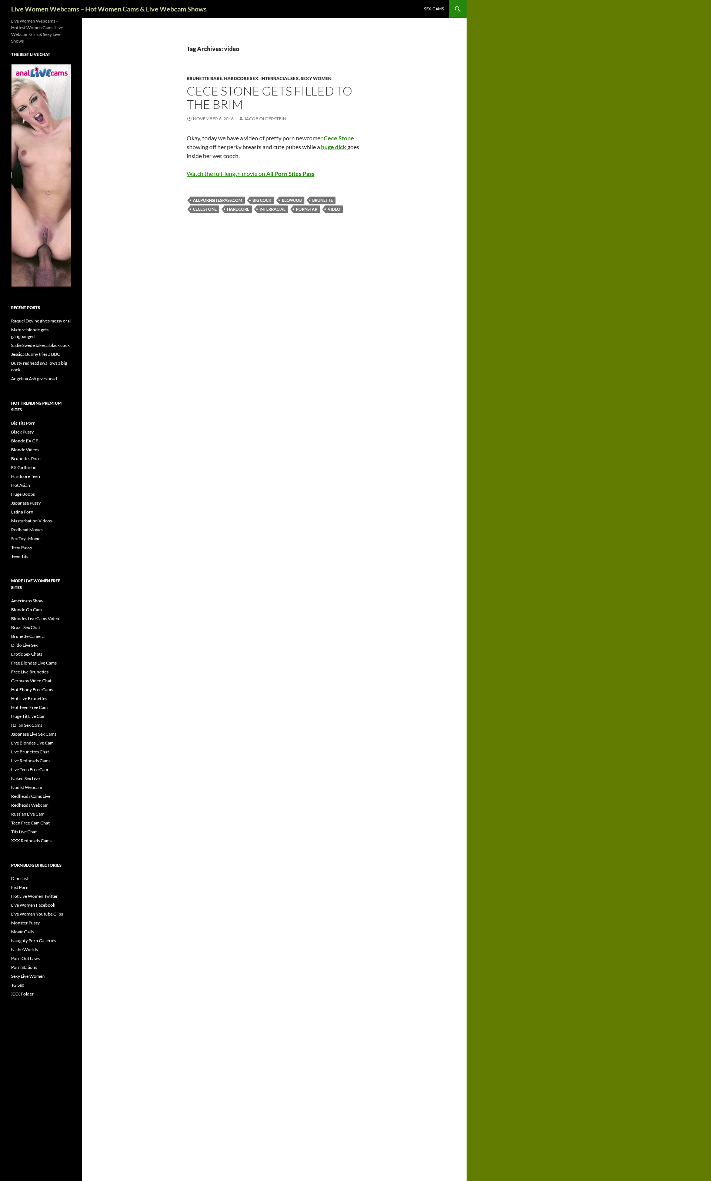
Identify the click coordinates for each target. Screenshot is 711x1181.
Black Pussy (22, 432)
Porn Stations (24, 967)
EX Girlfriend (24, 467)
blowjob (292, 200)
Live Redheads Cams (30, 760)
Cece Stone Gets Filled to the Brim (269, 97)
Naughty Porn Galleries (33, 940)
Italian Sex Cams (26, 725)
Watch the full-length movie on (250, 173)
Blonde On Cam (26, 609)
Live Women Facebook (33, 905)
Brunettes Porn (26, 458)
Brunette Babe (204, 78)
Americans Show (27, 600)
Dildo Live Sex (24, 645)
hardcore (238, 209)
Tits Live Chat (24, 831)
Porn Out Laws (25, 958)
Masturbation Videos (31, 520)
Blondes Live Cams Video (35, 618)
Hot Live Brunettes (29, 698)
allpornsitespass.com (217, 200)
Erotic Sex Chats (26, 654)
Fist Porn (20, 887)
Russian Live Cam (27, 814)
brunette (322, 200)
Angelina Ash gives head (34, 378)
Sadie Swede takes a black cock (40, 345)
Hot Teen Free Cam (29, 707)
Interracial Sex (279, 78)
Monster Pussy (25, 923)
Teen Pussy (21, 547)
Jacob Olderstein (265, 118)
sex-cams (434, 8)
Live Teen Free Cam (29, 769)
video (334, 209)
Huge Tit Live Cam (28, 716)
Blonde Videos (25, 449)
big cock (262, 200)
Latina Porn (22, 512)
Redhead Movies (27, 529)
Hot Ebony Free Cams (32, 689)
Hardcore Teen (25, 476)
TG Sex (17, 985)
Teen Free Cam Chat (30, 823)
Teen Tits (19, 556)
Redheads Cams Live (30, 796)
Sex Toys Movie (25, 538)
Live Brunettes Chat (30, 752)
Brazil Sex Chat (25, 627)
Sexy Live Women (28, 976)
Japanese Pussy (26, 503)
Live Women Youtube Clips (37, 914)
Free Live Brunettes (30, 672)
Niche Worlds (24, 949)
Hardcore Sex (241, 78)
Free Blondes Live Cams (34, 663)
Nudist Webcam (26, 787)
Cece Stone (205, 209)
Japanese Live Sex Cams (33, 734)
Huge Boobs (23, 494)
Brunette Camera (27, 636)
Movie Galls (22, 931)
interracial (273, 209)
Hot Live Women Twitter (34, 896)
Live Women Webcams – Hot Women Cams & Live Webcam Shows (109, 9)
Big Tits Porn (23, 423)
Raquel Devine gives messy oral (41, 321)
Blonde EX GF (24, 441)
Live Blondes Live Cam (32, 743)
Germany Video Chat (31, 680)
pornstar (306, 209)
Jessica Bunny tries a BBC (35, 354)
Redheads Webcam (30, 805)
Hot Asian (20, 485)
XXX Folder (22, 994)
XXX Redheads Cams (31, 840)
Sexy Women (316, 78)
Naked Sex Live (25, 778)
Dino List (19, 878)
